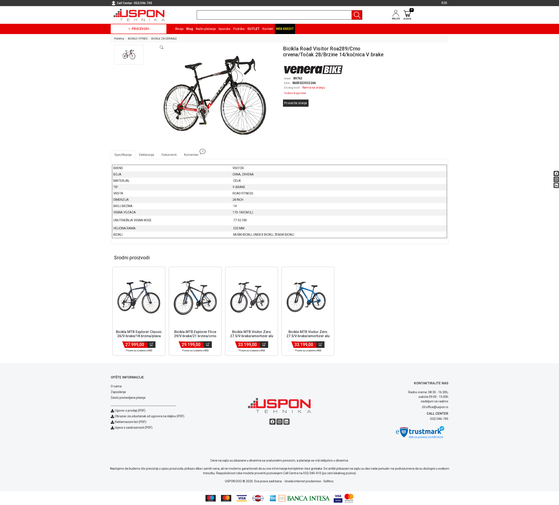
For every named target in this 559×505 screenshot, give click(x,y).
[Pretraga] (357, 14)
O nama (116, 386)
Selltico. (328, 481)
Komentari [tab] (193, 153)
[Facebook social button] (556, 173)
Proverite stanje (295, 103)
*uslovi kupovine (295, 93)
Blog (189, 29)
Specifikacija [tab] (123, 154)
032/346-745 (143, 3)
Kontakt (267, 29)
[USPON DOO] (139, 15)
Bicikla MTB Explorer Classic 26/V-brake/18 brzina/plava (139, 334)
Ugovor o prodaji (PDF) (129, 410)
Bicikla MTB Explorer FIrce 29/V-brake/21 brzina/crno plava (195, 336)
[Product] (139, 297)
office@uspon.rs (437, 407)
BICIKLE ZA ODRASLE (164, 38)
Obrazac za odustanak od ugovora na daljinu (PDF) (149, 416)
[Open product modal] (161, 48)
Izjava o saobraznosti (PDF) (133, 427)
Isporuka (224, 29)
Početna (119, 38)
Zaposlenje (118, 392)
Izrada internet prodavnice (303, 481)
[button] (129, 54)
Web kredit (285, 29)
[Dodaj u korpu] (151, 344)
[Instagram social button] (556, 179)
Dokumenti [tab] (169, 154)
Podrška (239, 29)
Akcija (179, 29)
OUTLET (253, 29)
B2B (444, 3)
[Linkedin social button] (556, 185)
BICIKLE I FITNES (137, 38)
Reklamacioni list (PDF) (130, 422)
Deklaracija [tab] (146, 154)
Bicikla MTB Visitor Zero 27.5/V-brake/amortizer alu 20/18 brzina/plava (308, 336)
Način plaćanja (206, 29)
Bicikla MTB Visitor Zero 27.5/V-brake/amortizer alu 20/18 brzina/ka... (251, 336)
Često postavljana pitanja (128, 397)
